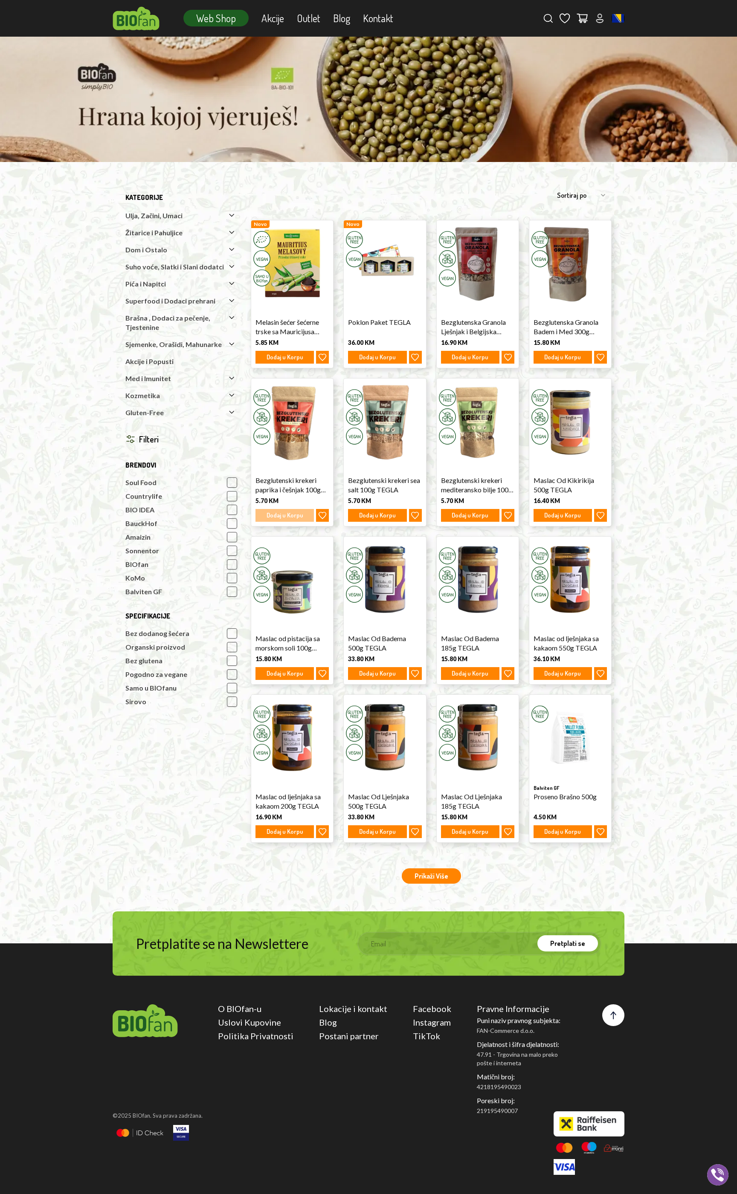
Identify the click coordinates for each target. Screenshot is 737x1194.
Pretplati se (567, 943)
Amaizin (138, 537)
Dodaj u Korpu (285, 357)
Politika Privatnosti (255, 1036)
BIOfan (136, 564)
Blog (341, 18)
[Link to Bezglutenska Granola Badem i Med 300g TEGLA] (570, 263)
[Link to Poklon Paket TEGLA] (385, 263)
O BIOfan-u (239, 1008)
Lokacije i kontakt (353, 1008)
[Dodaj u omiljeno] (322, 357)
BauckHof (141, 523)
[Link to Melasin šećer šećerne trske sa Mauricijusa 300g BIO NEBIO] (292, 263)
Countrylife (143, 496)
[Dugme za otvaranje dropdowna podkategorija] (231, 215)
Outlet (308, 18)
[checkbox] (232, 482)
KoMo (135, 578)
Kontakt (378, 18)
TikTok (426, 1036)
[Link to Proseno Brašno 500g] (570, 737)
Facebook (432, 1008)
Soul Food (141, 482)
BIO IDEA (139, 510)
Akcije (272, 18)
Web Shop (216, 18)
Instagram (432, 1022)
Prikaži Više (431, 876)
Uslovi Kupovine (249, 1022)
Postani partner (349, 1036)
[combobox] (618, 18)
